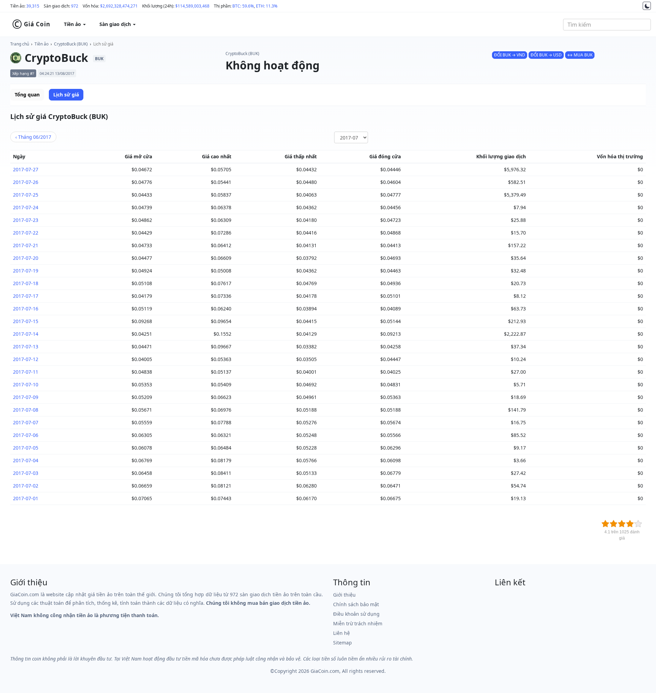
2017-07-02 (25, 485)
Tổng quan (27, 94)
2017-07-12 (25, 359)
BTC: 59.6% (243, 6)
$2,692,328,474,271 (119, 6)
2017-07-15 (25, 321)
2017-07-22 (25, 232)
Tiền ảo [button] (73, 24)
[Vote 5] (638, 524)
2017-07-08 (25, 410)
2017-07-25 (25, 194)
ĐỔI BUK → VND (509, 55)
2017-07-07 (25, 422)
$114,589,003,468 (192, 6)
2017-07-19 (25, 270)
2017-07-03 (25, 473)
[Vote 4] (630, 524)
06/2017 (33, 137)
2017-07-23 (25, 220)
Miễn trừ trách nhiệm (357, 623)
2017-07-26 (25, 182)
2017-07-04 (25, 460)
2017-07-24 (25, 207)
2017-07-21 (25, 245)
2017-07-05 (25, 447)
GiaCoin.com (325, 671)
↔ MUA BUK (579, 55)
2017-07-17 (25, 296)
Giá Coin (31, 24)
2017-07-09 (25, 397)
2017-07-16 (25, 308)
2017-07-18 (25, 283)
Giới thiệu (344, 594)
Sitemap (342, 642)
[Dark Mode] (647, 6)
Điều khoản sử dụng (356, 614)
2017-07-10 (25, 384)
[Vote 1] (605, 524)
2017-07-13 (25, 346)
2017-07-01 (25, 498)
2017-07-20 (25, 258)
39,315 (32, 6)
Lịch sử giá (103, 44)
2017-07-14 (25, 334)
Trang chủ (19, 44)
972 (74, 6)
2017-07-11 (25, 372)
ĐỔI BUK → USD (546, 55)
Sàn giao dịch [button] (115, 24)
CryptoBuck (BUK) (71, 44)
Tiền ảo (42, 44)
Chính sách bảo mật (356, 604)
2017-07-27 (25, 169)
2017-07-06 (25, 435)
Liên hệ (341, 633)
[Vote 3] (622, 524)
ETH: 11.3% (266, 6)
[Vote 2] (614, 524)
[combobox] (607, 24)
